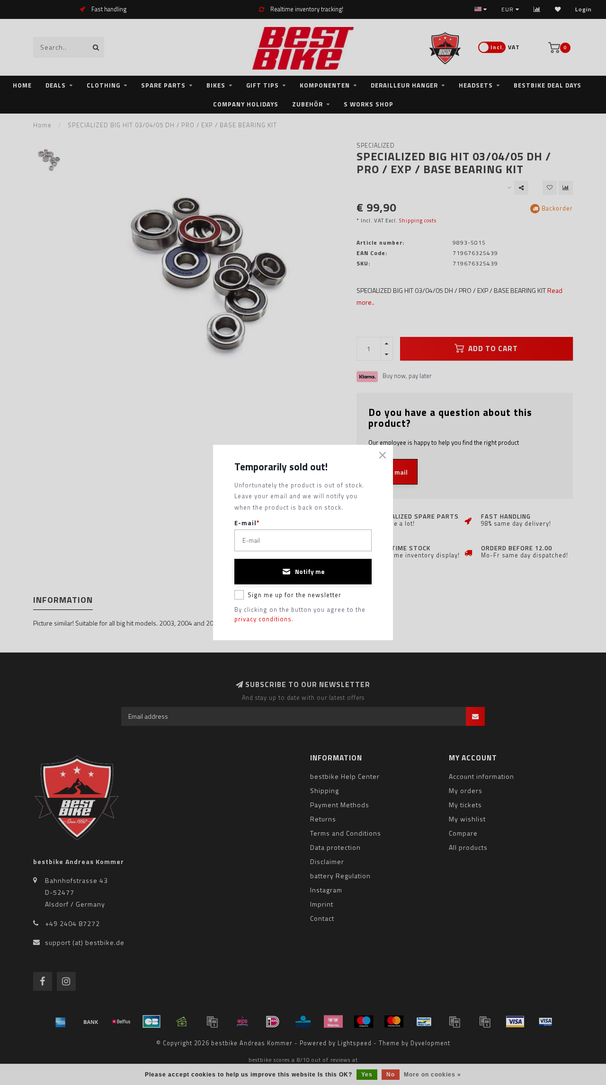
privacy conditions (263, 619)
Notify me (309, 571)
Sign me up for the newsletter (294, 595)
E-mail (247, 523)
